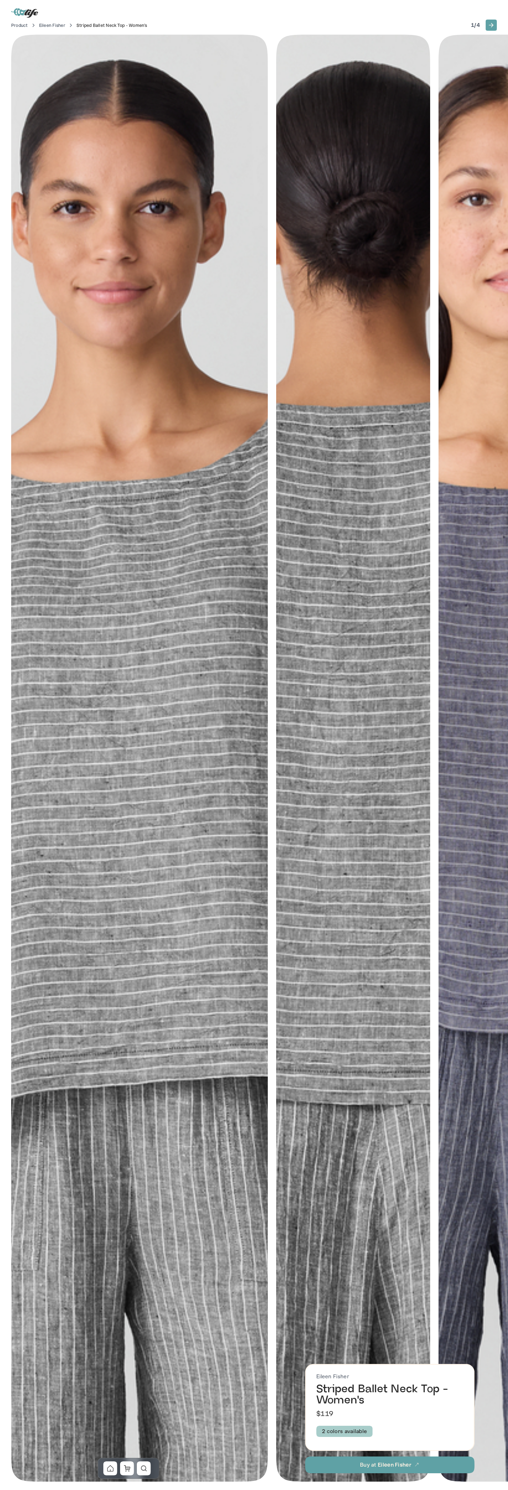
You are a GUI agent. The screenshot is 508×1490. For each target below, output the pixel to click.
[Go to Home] (25, 12)
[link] (110, 1468)
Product (19, 25)
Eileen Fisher (52, 25)
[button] (491, 25)
